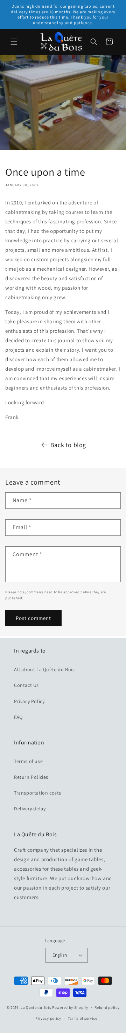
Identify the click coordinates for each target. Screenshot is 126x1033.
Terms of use (28, 761)
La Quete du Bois (36, 1007)
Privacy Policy (29, 701)
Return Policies (31, 777)
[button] (14, 41)
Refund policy (106, 1007)
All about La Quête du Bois (44, 669)
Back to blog (68, 445)
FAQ (18, 717)
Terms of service (82, 1018)
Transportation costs (37, 793)
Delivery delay (30, 808)
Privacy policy (48, 1018)
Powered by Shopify (70, 1007)
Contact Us (26, 685)
